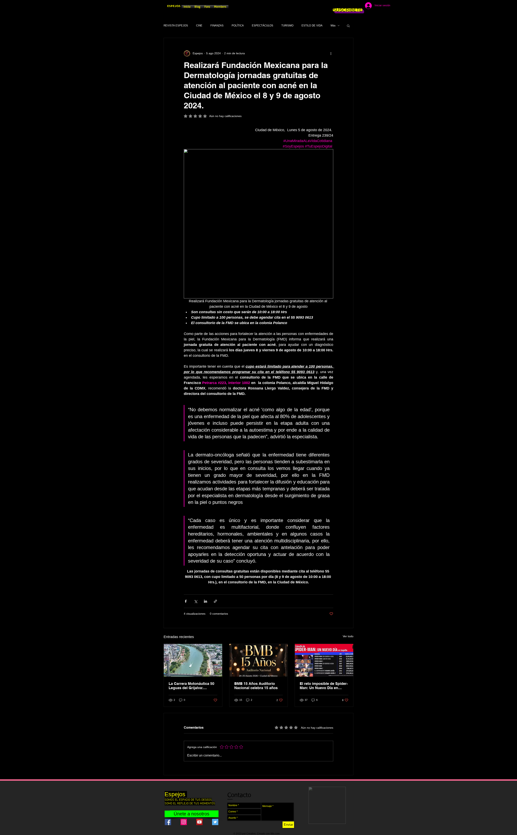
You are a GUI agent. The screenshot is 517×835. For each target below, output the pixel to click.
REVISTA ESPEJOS (176, 25)
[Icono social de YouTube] (199, 822)
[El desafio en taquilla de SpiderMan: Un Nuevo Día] (324, 660)
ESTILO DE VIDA (312, 25)
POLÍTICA (238, 25)
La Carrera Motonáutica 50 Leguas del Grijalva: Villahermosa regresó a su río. (191, 685)
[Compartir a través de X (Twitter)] (196, 601)
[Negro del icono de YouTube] (354, 6)
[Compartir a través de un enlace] (215, 601)
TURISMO (287, 25)
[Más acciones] (330, 53)
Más (333, 25)
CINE (199, 25)
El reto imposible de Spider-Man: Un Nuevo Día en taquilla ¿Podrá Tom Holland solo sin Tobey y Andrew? (324, 685)
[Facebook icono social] (168, 822)
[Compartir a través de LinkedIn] (205, 601)
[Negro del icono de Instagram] (342, 6)
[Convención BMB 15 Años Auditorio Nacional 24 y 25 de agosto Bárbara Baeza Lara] (258, 660)
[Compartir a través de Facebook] (186, 601)
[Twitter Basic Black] (348, 6)
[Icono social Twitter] (215, 822)
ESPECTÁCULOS (262, 25)
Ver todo (348, 636)
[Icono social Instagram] (184, 822)
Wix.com (275, 833)
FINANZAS (217, 25)
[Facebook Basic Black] (336, 6)
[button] (348, 25)
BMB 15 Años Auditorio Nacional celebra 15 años (256, 685)
